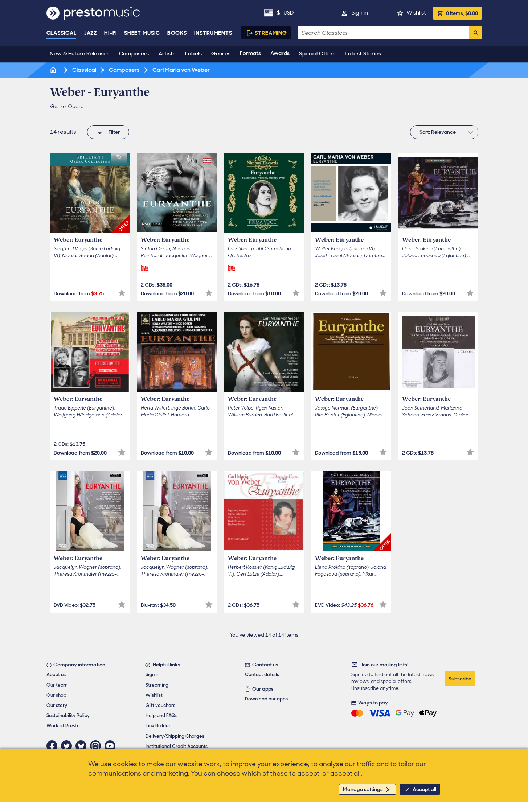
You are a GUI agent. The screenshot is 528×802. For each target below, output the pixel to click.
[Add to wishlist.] (121, 292)
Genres (220, 53)
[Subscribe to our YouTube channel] (112, 745)
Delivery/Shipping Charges (175, 736)
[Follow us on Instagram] (97, 745)
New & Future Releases (80, 53)
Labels (193, 53)
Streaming (271, 33)
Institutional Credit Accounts (177, 746)
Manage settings (363, 789)
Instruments (213, 33)
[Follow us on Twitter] (68, 745)
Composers (134, 53)
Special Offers (317, 53)
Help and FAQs (161, 715)
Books (177, 33)
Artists (167, 53)
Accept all (424, 789)
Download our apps (266, 699)
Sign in (360, 12)
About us (56, 674)
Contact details (262, 674)
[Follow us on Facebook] (53, 745)
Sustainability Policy (68, 715)
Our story (56, 705)
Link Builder (158, 726)
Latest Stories (363, 53)
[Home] (54, 70)
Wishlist (416, 12)
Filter (114, 132)
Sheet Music (142, 33)
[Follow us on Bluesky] (82, 745)
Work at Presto (63, 726)
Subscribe (460, 678)
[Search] (475, 32)
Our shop (56, 695)
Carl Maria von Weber (180, 70)
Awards (280, 53)
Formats (250, 53)
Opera (76, 106)
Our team (57, 685)
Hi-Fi (110, 33)
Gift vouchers (160, 705)
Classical (61, 33)
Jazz (90, 33)
